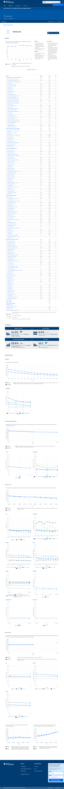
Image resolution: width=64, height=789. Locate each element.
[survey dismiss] (62, 4)
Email (50, 775)
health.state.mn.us (33, 69)
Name (50, 771)
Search (44, 2)
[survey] (63, 1)
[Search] (59, 2)
